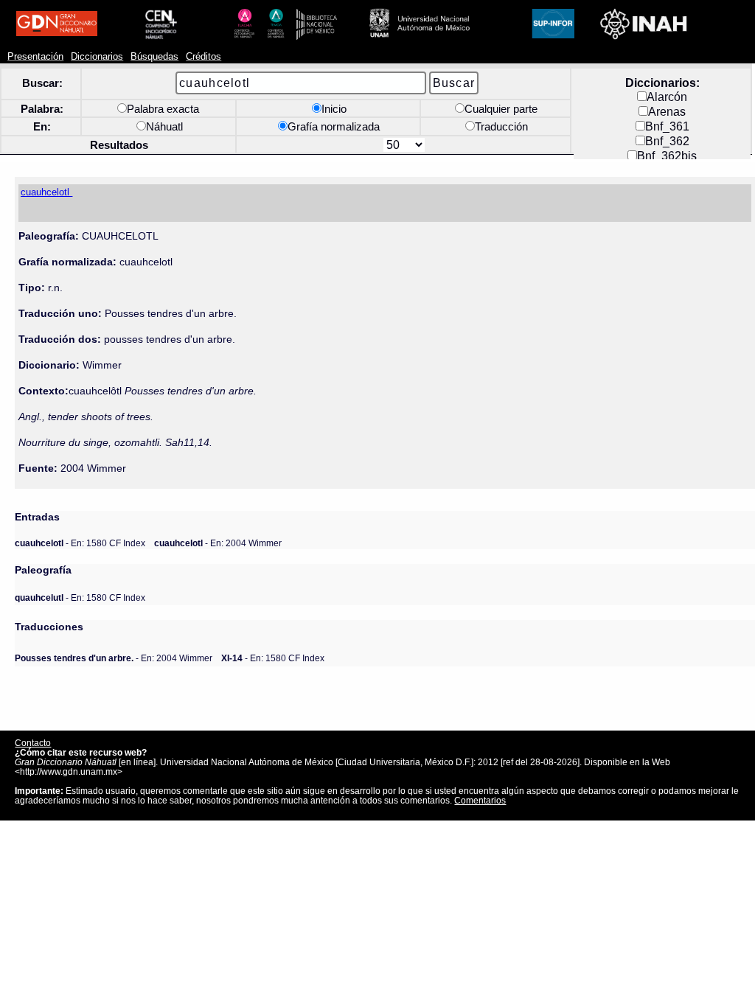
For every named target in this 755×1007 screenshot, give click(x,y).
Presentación (35, 57)
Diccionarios (97, 57)
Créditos (203, 57)
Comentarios (480, 800)
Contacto (33, 743)
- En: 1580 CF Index (80, 543)
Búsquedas (154, 57)
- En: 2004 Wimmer (218, 543)
